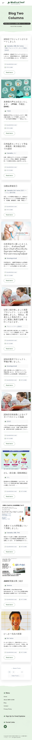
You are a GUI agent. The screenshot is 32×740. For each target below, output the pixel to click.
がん (8, 477)
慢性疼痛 (12, 192)
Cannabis (10, 46)
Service (9, 585)
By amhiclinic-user (12, 64)
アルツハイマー (13, 48)
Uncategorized (12, 258)
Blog (5, 703)
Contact (6, 706)
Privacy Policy (8, 709)
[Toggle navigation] (3, 2)
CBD (15, 46)
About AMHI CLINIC (9, 699)
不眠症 (24, 48)
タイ (20, 48)
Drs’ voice (20, 46)
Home (5, 696)
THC (6, 48)
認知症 (7, 50)
